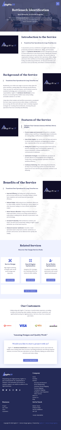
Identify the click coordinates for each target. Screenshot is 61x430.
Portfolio (34, 378)
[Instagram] (13, 390)
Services (34, 380)
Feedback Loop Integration (41, 392)
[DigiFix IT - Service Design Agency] (8, 3)
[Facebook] (3, 390)
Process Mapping (38, 388)
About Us (34, 395)
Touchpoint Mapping (39, 390)
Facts (3, 409)
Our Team (5, 407)
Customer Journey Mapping (41, 386)
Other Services (38, 393)
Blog (33, 399)
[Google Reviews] (9, 390)
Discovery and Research (40, 382)
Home (34, 377)
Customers (5, 411)
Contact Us (35, 397)
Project (4, 406)
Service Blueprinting (39, 384)
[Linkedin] (16, 390)
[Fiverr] (19, 390)
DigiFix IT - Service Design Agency (48, 423)
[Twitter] (6, 390)
